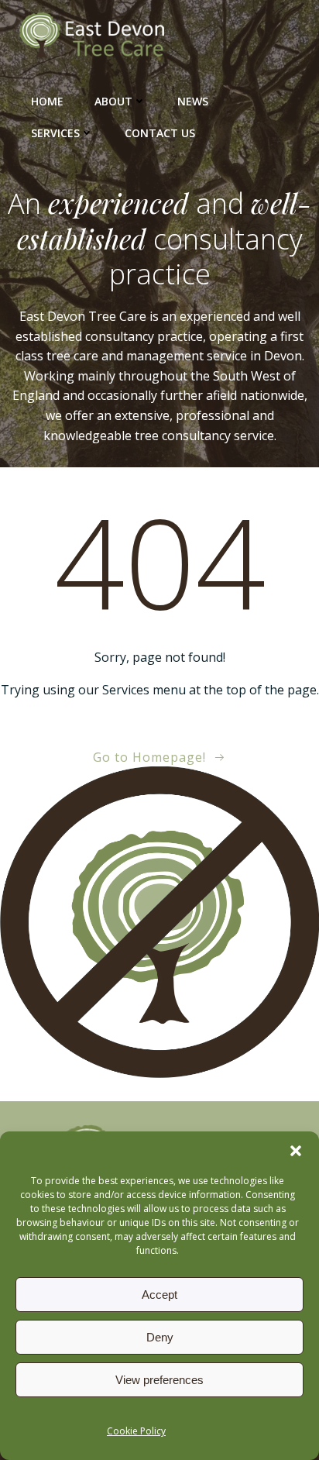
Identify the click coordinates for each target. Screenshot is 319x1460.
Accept (159, 1294)
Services (55, 133)
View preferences (159, 1379)
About (113, 101)
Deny (159, 1337)
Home (47, 101)
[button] (296, 1151)
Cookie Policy (136, 1431)
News (192, 101)
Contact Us (160, 133)
